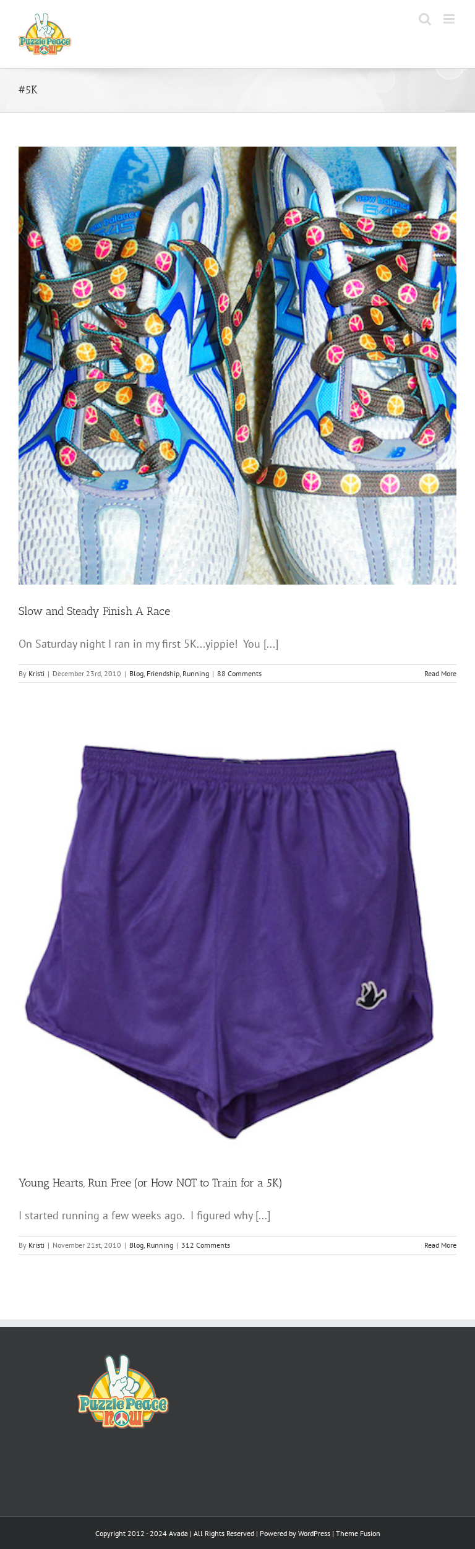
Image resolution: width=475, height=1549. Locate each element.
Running (195, 673)
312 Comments (205, 1245)
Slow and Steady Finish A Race (94, 611)
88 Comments (239, 673)
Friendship (163, 673)
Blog (136, 673)
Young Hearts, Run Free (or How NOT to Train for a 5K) (151, 1183)
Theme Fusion (358, 1533)
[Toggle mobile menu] (449, 18)
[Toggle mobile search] (425, 18)
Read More (440, 673)
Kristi (36, 673)
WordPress (314, 1533)
